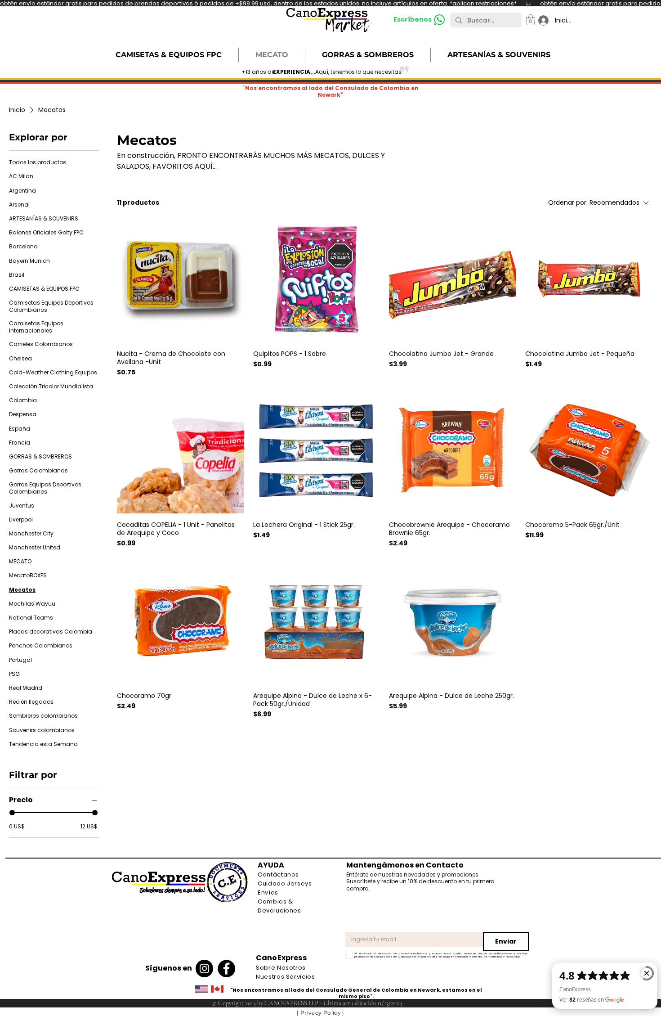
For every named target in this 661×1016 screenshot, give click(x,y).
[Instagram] (204, 968)
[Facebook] (226, 968)
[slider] (12, 812)
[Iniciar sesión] (539, 20)
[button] (530, 19)
